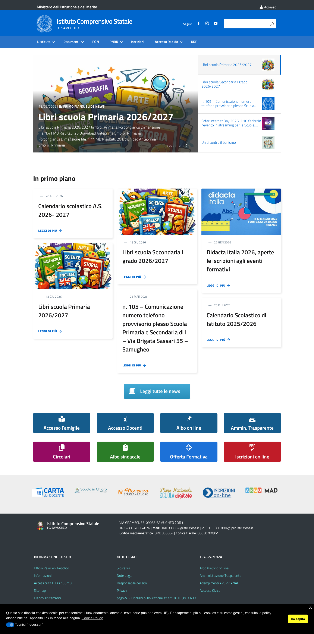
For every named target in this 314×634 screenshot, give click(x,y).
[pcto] (133, 491)
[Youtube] (216, 24)
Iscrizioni (137, 41)
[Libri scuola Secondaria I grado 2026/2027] (157, 211)
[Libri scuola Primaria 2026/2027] (73, 265)
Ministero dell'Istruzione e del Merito (67, 7)
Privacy (122, 590)
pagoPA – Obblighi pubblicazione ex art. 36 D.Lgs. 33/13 (156, 597)
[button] (10, 624)
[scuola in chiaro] (91, 490)
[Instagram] (207, 24)
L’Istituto (43, 41)
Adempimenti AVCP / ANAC (219, 583)
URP (194, 41)
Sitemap (40, 590)
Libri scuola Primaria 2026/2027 (105, 116)
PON (95, 41)
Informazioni (42, 575)
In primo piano (71, 106)
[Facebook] (199, 24)
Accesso (269, 7)
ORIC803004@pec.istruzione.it (231, 527)
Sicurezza (123, 568)
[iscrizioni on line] (219, 493)
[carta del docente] (48, 492)
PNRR (114, 41)
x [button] (310, 607)
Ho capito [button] (298, 619)
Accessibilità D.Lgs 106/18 (53, 583)
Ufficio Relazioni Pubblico (51, 568)
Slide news (95, 106)
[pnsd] (176, 493)
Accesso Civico (210, 590)
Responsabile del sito (132, 583)
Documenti (71, 41)
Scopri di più (177, 145)
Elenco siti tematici (47, 597)
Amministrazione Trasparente (220, 575)
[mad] (261, 490)
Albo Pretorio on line (214, 568)
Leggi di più (48, 230)
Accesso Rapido (166, 41)
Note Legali (125, 575)
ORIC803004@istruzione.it (180, 527)
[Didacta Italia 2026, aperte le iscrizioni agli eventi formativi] (241, 211)
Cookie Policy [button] (92, 618)
